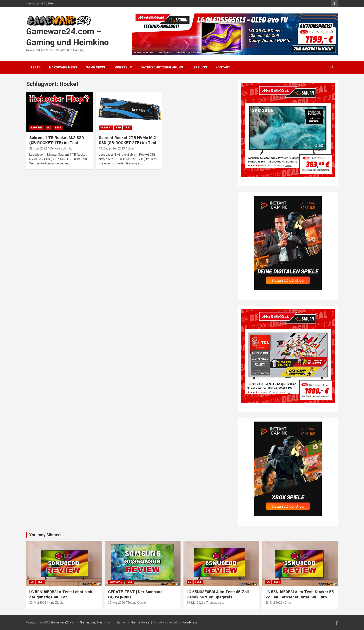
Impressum (123, 67)
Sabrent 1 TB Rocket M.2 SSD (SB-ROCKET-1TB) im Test (56, 140)
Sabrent (37, 127)
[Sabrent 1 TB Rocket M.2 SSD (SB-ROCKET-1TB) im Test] (59, 112)
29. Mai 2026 (195, 602)
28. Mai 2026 (273, 602)
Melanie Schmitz (61, 148)
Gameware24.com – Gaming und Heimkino (81, 622)
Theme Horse (139, 622)
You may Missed (45, 534)
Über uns (199, 67)
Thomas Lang (215, 602)
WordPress (190, 622)
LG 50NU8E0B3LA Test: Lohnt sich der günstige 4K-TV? (60, 594)
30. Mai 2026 (37, 602)
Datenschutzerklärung (162, 67)
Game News (95, 67)
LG (32, 581)
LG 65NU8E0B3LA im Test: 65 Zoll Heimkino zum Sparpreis (218, 594)
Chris (130, 148)
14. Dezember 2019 (112, 148)
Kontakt (222, 67)
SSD (48, 127)
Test (58, 127)
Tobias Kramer (137, 602)
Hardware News (63, 67)
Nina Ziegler (56, 602)
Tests (35, 67)
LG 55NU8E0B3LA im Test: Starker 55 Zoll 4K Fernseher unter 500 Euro (299, 594)
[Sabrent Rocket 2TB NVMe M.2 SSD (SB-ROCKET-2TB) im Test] (128, 112)
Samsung (115, 581)
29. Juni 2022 (38, 148)
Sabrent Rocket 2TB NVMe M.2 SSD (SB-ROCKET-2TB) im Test (127, 140)
